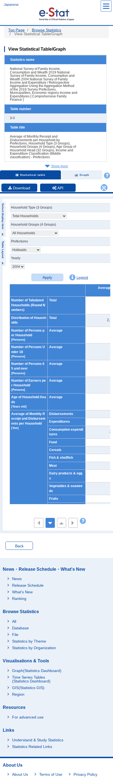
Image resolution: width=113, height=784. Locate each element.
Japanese (11, 4)
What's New (22, 592)
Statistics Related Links (32, 747)
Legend (82, 278)
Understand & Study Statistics (37, 740)
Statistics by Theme (29, 641)
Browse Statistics (46, 30)
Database (20, 628)
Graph (84, 174)
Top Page (16, 30)
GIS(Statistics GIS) (28, 688)
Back (19, 546)
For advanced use (28, 717)
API (59, 188)
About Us (20, 774)
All (14, 621)
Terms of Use (50, 774)
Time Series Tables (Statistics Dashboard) (31, 679)
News (17, 579)
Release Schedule (28, 585)
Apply (47, 277)
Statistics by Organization (34, 648)
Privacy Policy (85, 774)
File (15, 635)
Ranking (19, 598)
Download (21, 188)
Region (18, 694)
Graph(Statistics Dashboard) (36, 671)
